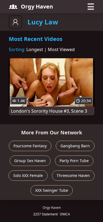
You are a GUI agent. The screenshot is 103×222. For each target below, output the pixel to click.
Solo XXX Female (28, 175)
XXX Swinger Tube (51, 190)
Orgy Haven (37, 6)
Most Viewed (61, 49)
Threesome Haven (73, 175)
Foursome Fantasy (30, 145)
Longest (34, 49)
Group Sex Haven (30, 160)
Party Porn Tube (74, 160)
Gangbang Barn (75, 145)
